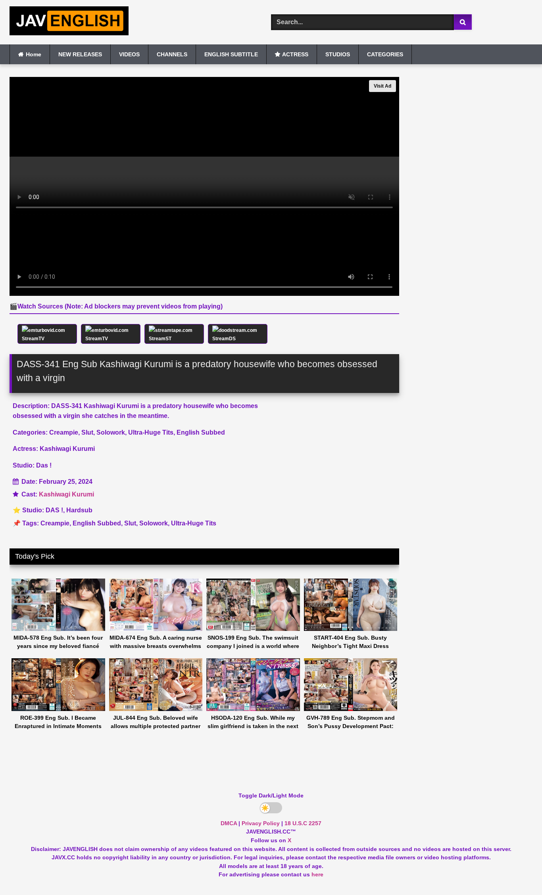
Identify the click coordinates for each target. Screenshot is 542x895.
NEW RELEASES (80, 54)
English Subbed (97, 523)
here (317, 874)
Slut (130, 523)
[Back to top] (517, 871)
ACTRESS (295, 54)
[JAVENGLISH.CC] (69, 22)
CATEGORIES (385, 54)
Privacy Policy (261, 823)
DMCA (229, 823)
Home (33, 54)
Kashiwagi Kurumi (66, 494)
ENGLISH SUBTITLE (231, 54)
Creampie (54, 523)
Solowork (153, 523)
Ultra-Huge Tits (193, 523)
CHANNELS (172, 54)
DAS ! (54, 510)
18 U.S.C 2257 (302, 823)
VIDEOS (129, 54)
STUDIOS (337, 54)
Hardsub (79, 510)
